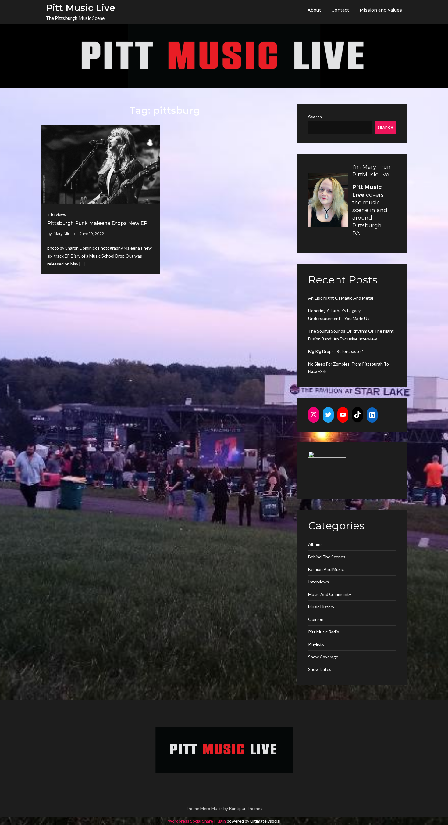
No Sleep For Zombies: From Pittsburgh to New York (348, 367)
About (314, 10)
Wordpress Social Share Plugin (197, 820)
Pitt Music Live (80, 7)
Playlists (316, 644)
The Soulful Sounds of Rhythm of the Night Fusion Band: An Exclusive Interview (351, 334)
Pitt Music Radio (323, 631)
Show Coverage (323, 656)
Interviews (56, 214)
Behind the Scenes (326, 556)
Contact (340, 10)
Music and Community (329, 594)
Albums (315, 544)
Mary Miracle (65, 233)
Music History (321, 606)
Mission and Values (381, 10)
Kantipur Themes (245, 808)
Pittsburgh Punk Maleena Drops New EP (97, 223)
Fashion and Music (326, 569)
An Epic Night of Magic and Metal (340, 298)
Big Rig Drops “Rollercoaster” (336, 351)
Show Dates (319, 669)
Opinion (315, 619)
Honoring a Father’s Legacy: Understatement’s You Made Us (338, 314)
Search (315, 116)
